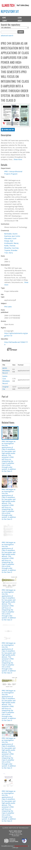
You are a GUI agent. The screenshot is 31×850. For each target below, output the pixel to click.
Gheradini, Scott (10, 238)
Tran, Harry (8, 253)
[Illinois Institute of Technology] (15, 828)
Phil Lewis (8, 307)
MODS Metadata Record (6, 370)
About (20, 21)
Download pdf (9, 129)
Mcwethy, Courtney (11, 248)
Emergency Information (21, 846)
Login (19, 18)
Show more (18, 159)
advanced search (7, 35)
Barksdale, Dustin (10, 234)
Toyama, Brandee (10, 250)
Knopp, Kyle (8, 241)
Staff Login (15, 847)
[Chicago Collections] (11, 843)
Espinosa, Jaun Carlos (12, 236)
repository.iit (10, 11)
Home (4, 18)
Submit (4, 21)
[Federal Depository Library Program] (24, 843)
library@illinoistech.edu (7, 846)
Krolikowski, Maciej (11, 243)
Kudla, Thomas (9, 246)
